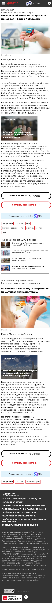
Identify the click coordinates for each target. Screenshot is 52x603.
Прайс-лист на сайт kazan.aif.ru (19, 516)
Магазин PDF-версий (12, 502)
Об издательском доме (14, 499)
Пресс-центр (35, 499)
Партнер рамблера (23, 591)
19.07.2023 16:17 (7, 10)
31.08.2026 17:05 (7, 280)
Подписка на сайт (11, 509)
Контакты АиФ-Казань (34, 509)
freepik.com (6, 55)
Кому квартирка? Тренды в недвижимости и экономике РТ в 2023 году (28, 244)
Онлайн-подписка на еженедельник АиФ (23, 505)
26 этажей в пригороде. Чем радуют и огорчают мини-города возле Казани (30, 252)
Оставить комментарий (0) (26, 205)
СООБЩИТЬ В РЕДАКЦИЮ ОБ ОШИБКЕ (20, 525)
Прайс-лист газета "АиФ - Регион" (19, 512)
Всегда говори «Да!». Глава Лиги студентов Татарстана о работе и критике (28, 267)
